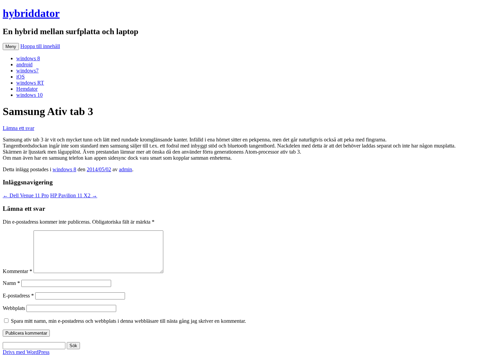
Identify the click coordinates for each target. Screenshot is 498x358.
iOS (20, 77)
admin (125, 169)
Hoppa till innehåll (40, 46)
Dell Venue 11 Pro (26, 195)
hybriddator (31, 13)
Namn (11, 283)
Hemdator (27, 89)
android (24, 64)
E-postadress (18, 295)
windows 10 (29, 95)
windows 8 (28, 58)
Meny (10, 46)
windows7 (27, 70)
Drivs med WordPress (26, 352)
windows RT (30, 83)
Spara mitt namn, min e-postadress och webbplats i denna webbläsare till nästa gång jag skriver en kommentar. (128, 321)
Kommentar (17, 271)
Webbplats (14, 308)
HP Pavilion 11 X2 (73, 195)
